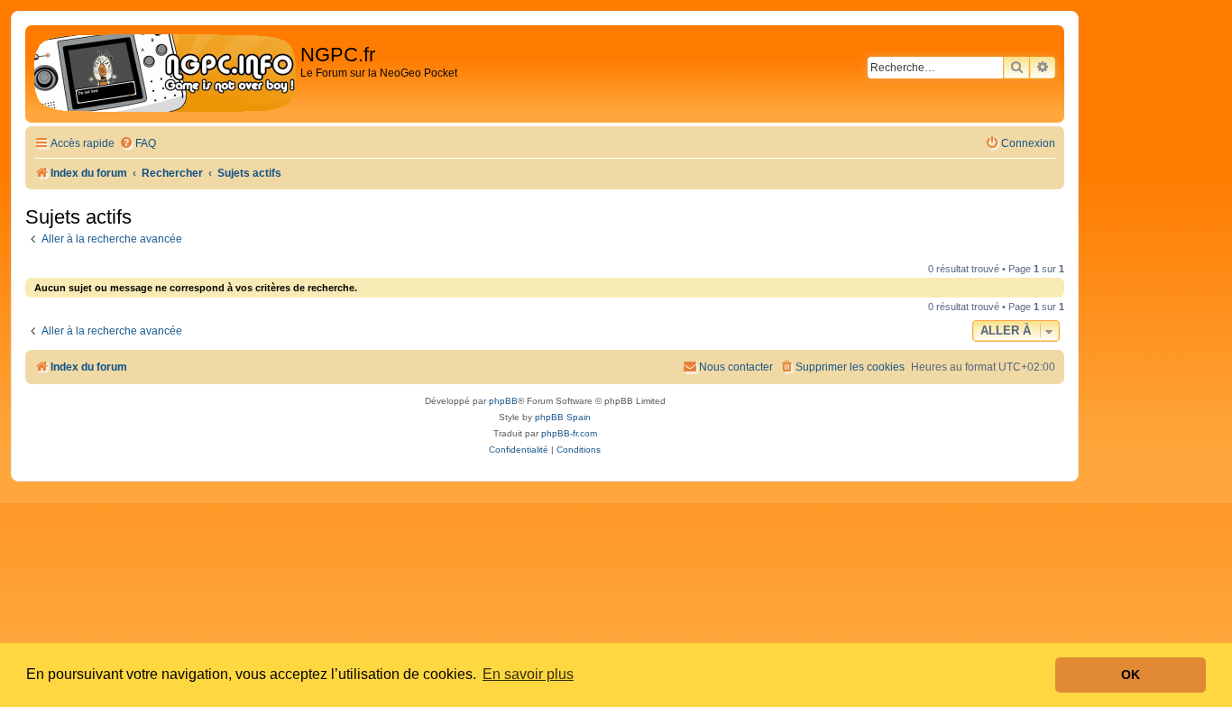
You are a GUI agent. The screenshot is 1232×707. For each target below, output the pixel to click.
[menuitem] (137, 144)
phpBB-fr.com (569, 433)
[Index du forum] (165, 74)
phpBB (503, 401)
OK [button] (1130, 674)
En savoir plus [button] (528, 674)
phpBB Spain (563, 417)
